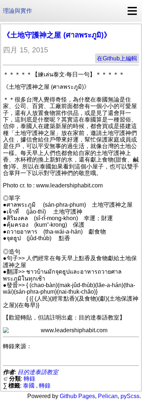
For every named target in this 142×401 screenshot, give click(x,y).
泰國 (29, 385)
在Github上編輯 (117, 58)
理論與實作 (17, 11)
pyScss (130, 396)
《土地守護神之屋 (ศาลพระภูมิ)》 (57, 35)
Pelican (108, 396)
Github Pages (77, 396)
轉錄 (29, 379)
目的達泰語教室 (37, 372)
